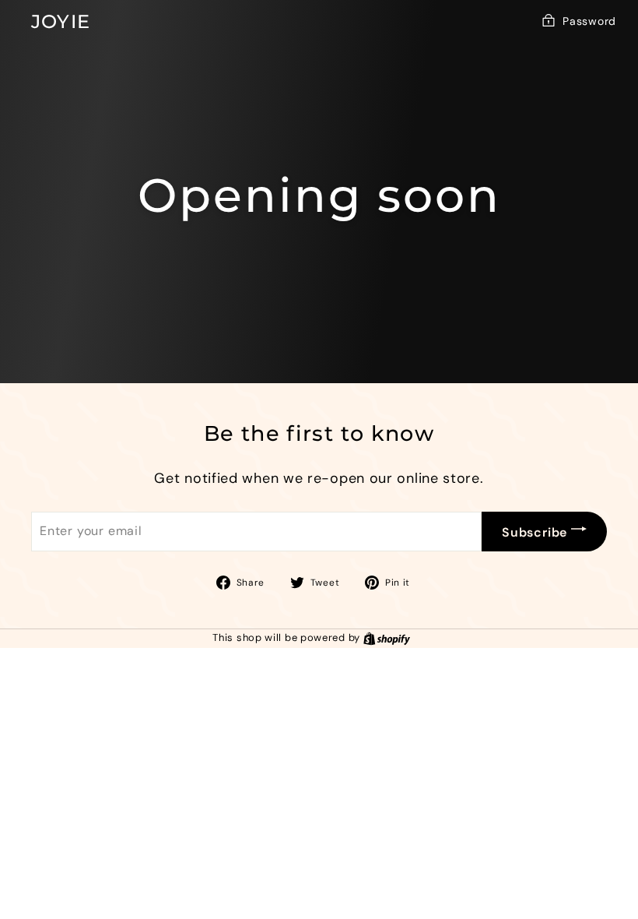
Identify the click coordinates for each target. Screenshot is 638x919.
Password (589, 21)
